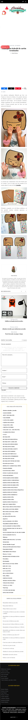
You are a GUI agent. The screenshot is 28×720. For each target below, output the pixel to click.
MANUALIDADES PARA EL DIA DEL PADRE (14, 532)
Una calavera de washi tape (8, 648)
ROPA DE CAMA (7, 566)
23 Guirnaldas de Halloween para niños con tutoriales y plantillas (14, 612)
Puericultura (5, 559)
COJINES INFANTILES (8, 422)
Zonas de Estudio (4, 674)
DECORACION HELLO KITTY (10, 449)
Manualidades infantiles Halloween (10, 523)
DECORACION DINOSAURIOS (10, 444)
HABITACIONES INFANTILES (10, 487)
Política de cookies (22, 710)
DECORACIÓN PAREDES (9, 451)
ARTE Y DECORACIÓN (8, 415)
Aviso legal (4, 710)
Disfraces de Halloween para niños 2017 (11, 634)
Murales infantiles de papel (9, 544)
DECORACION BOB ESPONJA (10, 439)
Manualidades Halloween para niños (10, 602)
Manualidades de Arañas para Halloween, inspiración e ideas (14, 617)
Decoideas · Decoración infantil (9, 707)
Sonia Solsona (15, 53)
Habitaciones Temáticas (6, 669)
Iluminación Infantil (5, 700)
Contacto (24, 709)
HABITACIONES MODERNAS (10, 494)
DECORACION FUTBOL (9, 446)
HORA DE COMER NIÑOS (9, 504)
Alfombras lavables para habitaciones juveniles (14, 328)
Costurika (18, 185)
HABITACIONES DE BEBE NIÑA (11, 482)
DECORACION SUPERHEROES (10, 456)
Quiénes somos (18, 709)
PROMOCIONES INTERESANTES (11, 556)
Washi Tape (5, 587)
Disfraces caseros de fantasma (9, 657)
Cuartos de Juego (4, 671)
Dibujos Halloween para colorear (9, 608)
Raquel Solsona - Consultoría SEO (17, 712)
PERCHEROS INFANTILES (9, 551)
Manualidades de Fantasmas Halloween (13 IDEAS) (13, 627)
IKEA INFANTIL (7, 514)
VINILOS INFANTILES (8, 583)
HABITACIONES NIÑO (8, 499)
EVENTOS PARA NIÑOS (9, 470)
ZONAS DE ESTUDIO (8, 592)
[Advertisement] (14, 29)
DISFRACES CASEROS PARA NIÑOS (12, 466)
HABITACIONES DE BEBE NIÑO (11, 485)
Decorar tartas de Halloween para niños (11, 621)
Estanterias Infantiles (7, 468)
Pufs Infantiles (6, 561)
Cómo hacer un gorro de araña (9, 645)
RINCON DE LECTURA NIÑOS (10, 563)
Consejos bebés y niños (8, 425)
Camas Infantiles (6, 417)
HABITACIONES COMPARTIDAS (11, 480)
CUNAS (5, 434)
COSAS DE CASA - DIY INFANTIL (14, 45)
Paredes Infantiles (4, 678)
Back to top (12, 717)
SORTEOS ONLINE (7, 578)
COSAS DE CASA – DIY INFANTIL (11, 429)
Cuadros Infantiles (5, 696)
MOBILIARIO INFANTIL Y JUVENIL (12, 539)
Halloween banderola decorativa (14, 321)
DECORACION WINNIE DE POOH (11, 461)
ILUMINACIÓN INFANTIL (9, 516)
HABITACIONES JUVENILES (10, 492)
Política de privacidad (12, 710)
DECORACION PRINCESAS (9, 453)
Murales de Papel (4, 691)
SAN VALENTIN (7, 571)
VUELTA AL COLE (7, 585)
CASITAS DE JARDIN (8, 420)
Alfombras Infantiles (5, 698)
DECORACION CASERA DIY (10, 441)
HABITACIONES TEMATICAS (10, 502)
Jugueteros (5, 518)
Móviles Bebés (6, 542)
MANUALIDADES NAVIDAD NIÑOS (11, 526)
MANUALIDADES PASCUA (9, 535)
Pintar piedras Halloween (8, 605)
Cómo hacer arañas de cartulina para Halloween (12, 642)
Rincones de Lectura (5, 672)
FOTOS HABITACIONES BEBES (10, 478)
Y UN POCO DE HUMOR (9, 590)
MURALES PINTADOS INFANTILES (12, 547)
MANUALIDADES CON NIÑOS (10, 521)
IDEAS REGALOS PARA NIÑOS (10, 511)
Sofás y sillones (6, 575)
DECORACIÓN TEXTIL (8, 458)
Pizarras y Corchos (7, 554)
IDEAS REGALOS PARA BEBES (10, 509)
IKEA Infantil (4, 676)
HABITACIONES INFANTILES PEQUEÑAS (13, 490)
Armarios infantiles (7, 413)
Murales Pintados (4, 689)
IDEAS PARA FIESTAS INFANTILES (12, 506)
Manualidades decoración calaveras (10, 654)
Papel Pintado (4, 693)
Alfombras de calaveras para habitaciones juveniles (13, 651)
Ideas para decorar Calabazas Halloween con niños (13, 624)
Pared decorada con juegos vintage (14, 333)
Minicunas (5, 537)
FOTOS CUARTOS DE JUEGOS (10, 473)
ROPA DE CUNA (7, 568)
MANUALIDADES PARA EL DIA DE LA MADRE (12, 529)
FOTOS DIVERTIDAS (8, 475)
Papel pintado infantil (7, 549)
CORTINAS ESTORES (8, 427)
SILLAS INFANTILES (8, 573)
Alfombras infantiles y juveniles (10, 410)
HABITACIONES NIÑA (8, 497)
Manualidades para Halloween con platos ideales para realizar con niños (14, 630)
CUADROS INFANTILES (9, 432)
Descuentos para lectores (8, 463)
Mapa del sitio (6, 712)
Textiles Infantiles (4, 702)
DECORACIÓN (6, 437)
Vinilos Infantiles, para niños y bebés (8, 680)
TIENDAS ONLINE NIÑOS (9, 580)
